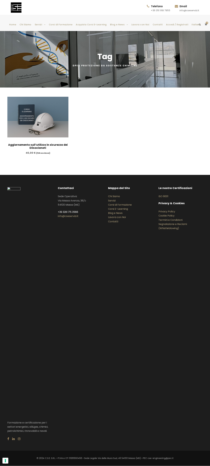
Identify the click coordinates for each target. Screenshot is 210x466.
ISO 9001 (163, 196)
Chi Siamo (25, 24)
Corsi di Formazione (61, 24)
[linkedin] (13, 438)
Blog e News (117, 24)
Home (12, 24)
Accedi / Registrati (177, 24)
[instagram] (19, 438)
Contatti (158, 24)
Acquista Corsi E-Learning (91, 24)
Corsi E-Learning (118, 209)
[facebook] (8, 438)
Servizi (38, 24)
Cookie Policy (166, 215)
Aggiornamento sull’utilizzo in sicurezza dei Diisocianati (38, 146)
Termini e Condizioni (170, 220)
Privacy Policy (166, 211)
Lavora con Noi (140, 24)
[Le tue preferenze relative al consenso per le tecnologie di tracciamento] (5, 461)
